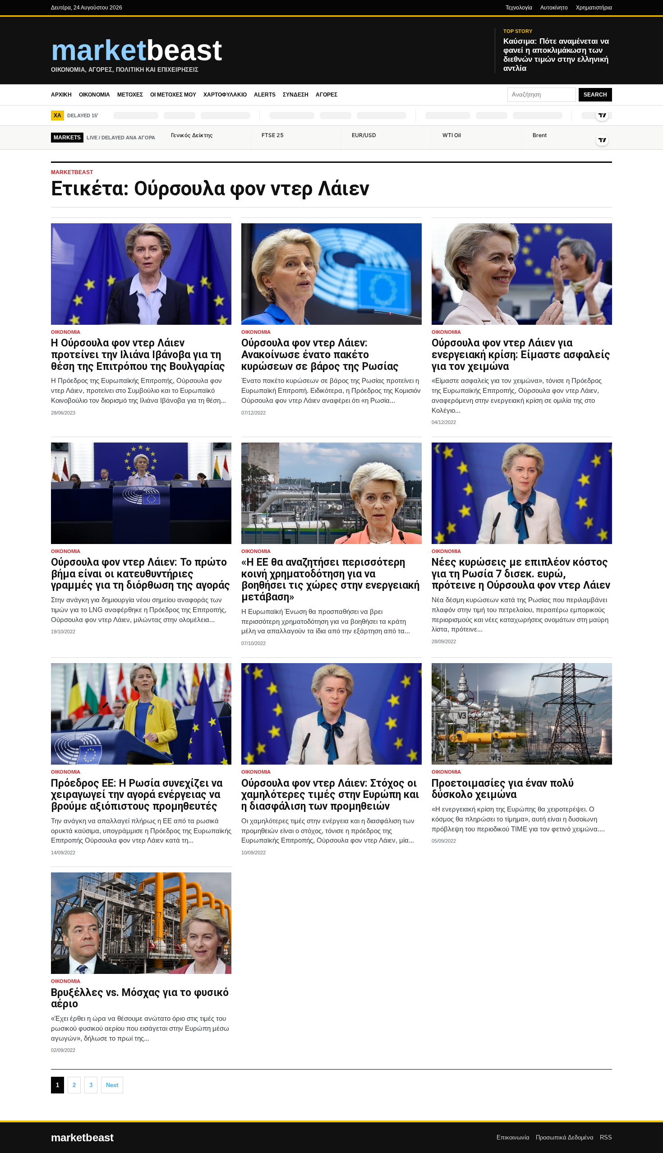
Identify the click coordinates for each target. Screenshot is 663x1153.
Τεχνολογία (519, 8)
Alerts (265, 94)
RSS (606, 1137)
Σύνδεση (295, 94)
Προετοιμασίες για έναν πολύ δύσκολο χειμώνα (503, 789)
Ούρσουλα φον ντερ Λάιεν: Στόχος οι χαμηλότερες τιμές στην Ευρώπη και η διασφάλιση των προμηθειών (330, 795)
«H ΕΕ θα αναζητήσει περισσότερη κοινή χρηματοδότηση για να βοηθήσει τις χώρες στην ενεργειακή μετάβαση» (330, 579)
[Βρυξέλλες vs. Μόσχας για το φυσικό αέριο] (141, 923)
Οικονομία (94, 94)
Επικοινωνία (513, 1137)
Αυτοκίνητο (554, 8)
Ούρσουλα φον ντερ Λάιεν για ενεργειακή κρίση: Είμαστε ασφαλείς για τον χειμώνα (521, 355)
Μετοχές (130, 94)
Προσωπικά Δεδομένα (565, 1137)
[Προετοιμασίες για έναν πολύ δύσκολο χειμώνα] (522, 714)
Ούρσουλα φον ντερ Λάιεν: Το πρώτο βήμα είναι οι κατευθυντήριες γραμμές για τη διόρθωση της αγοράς (140, 574)
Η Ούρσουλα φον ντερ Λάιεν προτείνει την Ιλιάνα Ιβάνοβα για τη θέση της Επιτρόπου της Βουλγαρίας (138, 355)
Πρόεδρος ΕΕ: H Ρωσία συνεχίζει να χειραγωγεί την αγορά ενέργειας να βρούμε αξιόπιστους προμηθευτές (136, 795)
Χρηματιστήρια (594, 8)
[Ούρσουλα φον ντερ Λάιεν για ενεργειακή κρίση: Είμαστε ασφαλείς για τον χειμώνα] (522, 274)
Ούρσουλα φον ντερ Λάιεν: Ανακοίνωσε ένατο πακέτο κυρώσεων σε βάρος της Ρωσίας (320, 355)
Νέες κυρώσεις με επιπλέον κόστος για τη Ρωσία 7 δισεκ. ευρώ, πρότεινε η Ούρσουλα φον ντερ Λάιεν (521, 574)
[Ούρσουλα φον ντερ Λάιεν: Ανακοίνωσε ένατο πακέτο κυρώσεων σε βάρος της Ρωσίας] (331, 274)
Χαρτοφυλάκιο (225, 94)
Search (595, 95)
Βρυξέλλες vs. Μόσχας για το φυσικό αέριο (140, 998)
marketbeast (82, 1137)
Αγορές (326, 94)
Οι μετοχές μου (173, 94)
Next (112, 1085)
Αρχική (61, 94)
